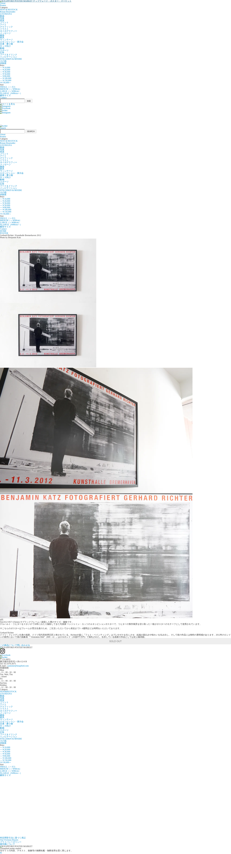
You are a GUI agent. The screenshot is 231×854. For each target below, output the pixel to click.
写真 (2, 18)
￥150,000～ (5, 82)
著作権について (7, 844)
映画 (2, 16)
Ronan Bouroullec (8, 12)
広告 (2, 52)
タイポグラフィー (8, 31)
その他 (3, 61)
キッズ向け (5, 46)
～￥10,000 (5, 67)
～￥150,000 (5, 80)
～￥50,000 (5, 74)
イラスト (4, 29)
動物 (2, 48)
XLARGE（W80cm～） (11, 93)
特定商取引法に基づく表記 (13, 838)
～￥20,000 (5, 70)
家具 (2, 37)
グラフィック (6, 27)
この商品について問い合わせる (15, 645)
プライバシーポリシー (10, 842)
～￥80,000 (5, 76)
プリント (4, 22)
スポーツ (4, 50)
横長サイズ (5, 95)
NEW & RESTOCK (9, 9)
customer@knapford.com (18, 666)
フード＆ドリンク (8, 55)
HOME (3, 231)
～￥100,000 (5, 78)
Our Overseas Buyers (9, 840)
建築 (2, 35)
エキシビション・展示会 (12, 42)
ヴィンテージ (6, 39)
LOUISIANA (6, 14)
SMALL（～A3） (8, 87)
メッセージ (5, 33)
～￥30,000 (5, 72)
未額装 (3, 63)
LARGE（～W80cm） (10, 91)
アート (3, 24)
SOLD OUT (115, 641)
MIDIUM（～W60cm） (10, 89)
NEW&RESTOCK (8, 691)
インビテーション (8, 57)
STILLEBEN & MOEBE (11, 59)
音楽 (2, 20)
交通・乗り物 (6, 44)
